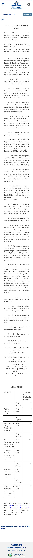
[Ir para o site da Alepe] (16, 555)
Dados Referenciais (27, 14)
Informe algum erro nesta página (16, 550)
